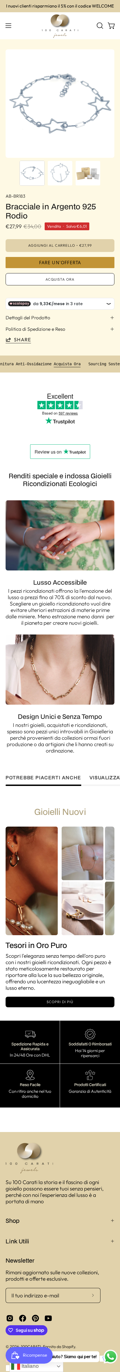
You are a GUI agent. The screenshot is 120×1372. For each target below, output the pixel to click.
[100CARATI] (60, 26)
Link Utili (17, 1241)
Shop (13, 1220)
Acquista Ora (81, 364)
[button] (99, 26)
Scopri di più (60, 1001)
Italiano (29, 1366)
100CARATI (31, 1346)
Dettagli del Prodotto (28, 317)
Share (22, 339)
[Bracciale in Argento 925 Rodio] (32, 173)
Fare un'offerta (60, 262)
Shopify (68, 1346)
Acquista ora (60, 279)
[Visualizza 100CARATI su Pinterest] (35, 1318)
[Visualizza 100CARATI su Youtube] (48, 1318)
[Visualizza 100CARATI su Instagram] (10, 1318)
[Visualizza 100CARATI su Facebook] (22, 1318)
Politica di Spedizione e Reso (35, 329)
